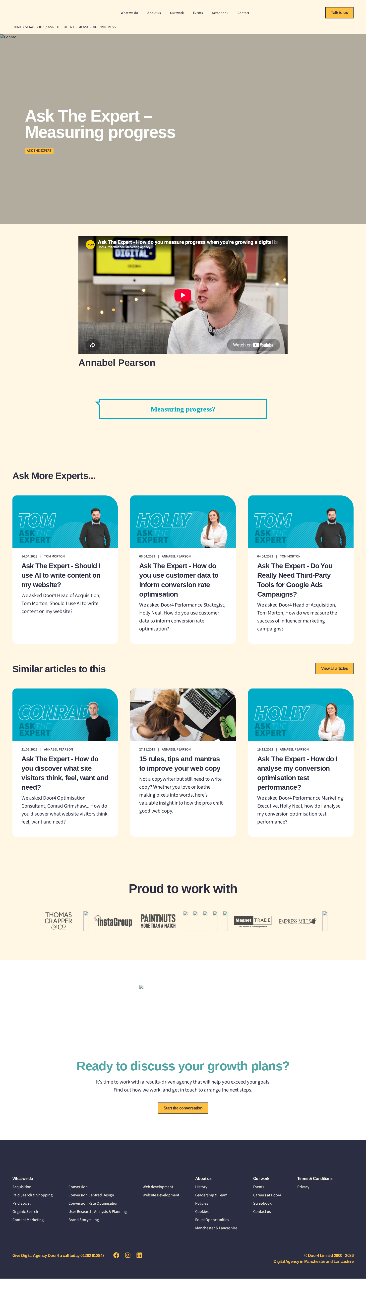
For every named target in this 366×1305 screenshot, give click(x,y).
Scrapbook (220, 12)
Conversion (78, 1187)
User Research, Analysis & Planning (97, 1211)
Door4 (28, 13)
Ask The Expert (39, 150)
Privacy (303, 1187)
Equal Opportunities (212, 1220)
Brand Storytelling (83, 1220)
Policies (201, 1203)
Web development (158, 1187)
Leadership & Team (211, 1195)
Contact (243, 12)
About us (154, 12)
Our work (177, 12)
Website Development (161, 1195)
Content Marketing (28, 1220)
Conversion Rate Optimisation (93, 1203)
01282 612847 (92, 1255)
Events (198, 12)
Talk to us (339, 12)
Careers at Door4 (267, 1195)
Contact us (262, 1211)
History (201, 1187)
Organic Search (25, 1211)
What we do (129, 12)
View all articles (334, 668)
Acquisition (21, 1187)
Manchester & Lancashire (216, 1228)
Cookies (202, 1211)
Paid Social (21, 1203)
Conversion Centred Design (91, 1195)
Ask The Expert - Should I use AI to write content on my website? (60, 575)
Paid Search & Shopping (32, 1195)
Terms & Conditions (315, 1178)
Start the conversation (183, 1108)
